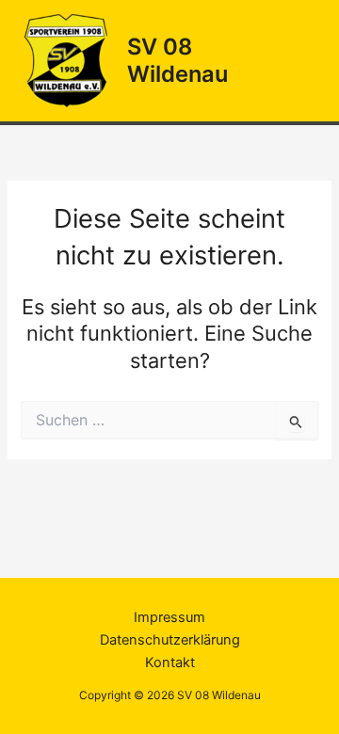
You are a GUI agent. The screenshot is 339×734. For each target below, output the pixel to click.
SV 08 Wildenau (177, 60)
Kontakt (170, 662)
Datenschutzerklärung (170, 639)
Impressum (169, 617)
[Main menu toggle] (300, 61)
